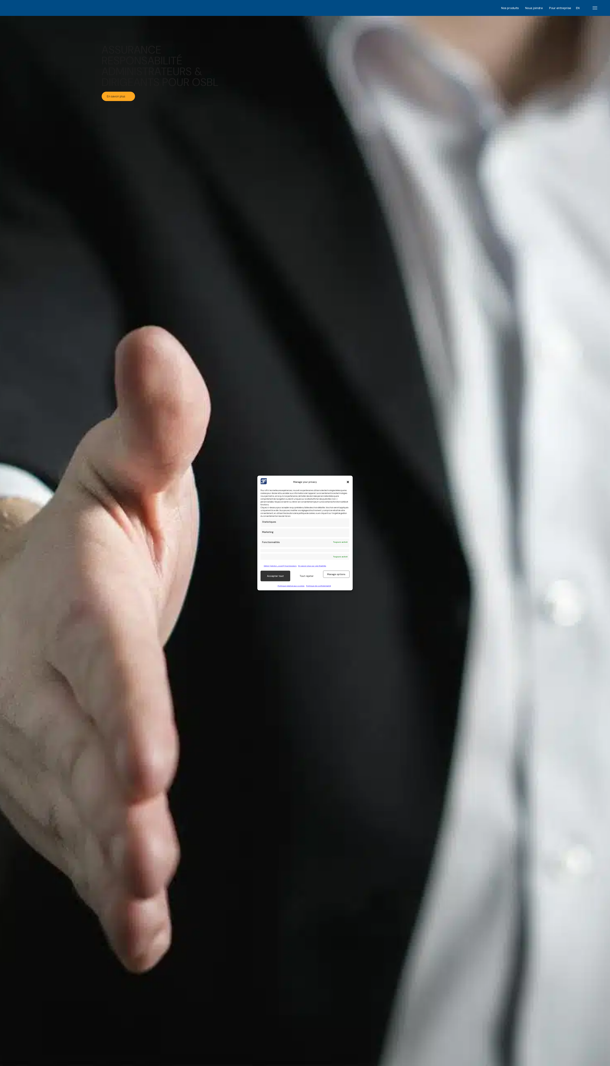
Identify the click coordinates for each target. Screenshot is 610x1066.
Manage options (336, 574)
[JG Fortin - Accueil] (38, 8)
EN (578, 8)
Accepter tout (275, 576)
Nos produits (510, 8)
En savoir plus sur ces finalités (312, 566)
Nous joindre (534, 8)
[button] (347, 481)
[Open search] (584, 8)
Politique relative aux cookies (291, 586)
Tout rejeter (307, 576)
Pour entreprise (560, 8)
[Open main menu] (595, 8)
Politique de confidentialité (318, 586)
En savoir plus (116, 96)
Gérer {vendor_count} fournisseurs (280, 566)
